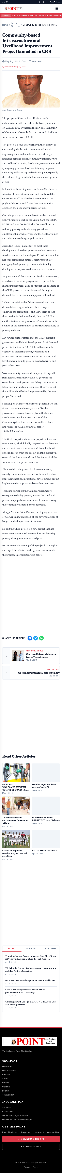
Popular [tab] (30, 948)
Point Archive (55, 2)
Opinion (6, 1086)
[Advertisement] (31, 595)
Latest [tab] (12, 948)
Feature (6, 1090)
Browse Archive (31, 1146)
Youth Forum (8, 1095)
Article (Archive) (15, 24)
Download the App (33, 1139)
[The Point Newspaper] (44, 2)
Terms (35, 1167)
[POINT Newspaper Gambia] (39, 2)
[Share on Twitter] (35, 638)
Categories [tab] (50, 948)
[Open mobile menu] (57, 8)
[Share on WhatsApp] (41, 638)
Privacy (27, 1167)
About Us (6, 1107)
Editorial (6, 1074)
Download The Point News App (17, 1119)
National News (9, 1070)
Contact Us (7, 1111)
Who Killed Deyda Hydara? (15, 1115)
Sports (5, 1078)
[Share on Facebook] (30, 638)
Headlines (7, 1066)
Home (5, 25)
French (5, 1082)
